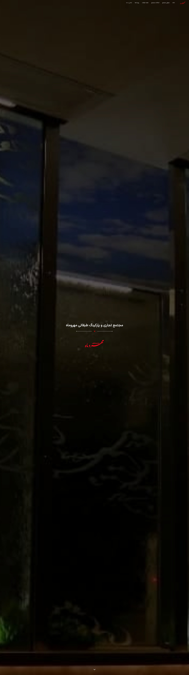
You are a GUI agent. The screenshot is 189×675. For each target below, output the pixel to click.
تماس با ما (129, 3)
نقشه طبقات (145, 3)
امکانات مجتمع (155, 3)
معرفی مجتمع (166, 3)
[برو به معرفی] (94, 669)
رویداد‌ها (137, 3)
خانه (173, 3)
